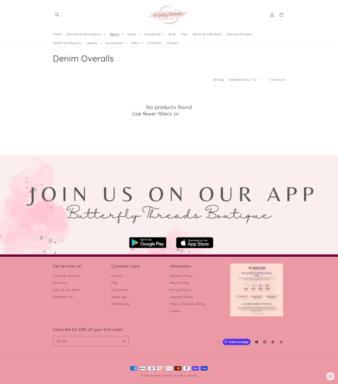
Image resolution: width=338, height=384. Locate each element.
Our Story (60, 283)
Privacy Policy (180, 290)
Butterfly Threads (161, 375)
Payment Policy (181, 297)
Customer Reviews (66, 275)
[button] (57, 15)
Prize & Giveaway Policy (188, 304)
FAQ (114, 283)
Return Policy (180, 283)
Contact (117, 275)
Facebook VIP (63, 297)
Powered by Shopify (185, 375)
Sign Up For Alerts (66, 290)
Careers (175, 311)
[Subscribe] (124, 341)
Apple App (118, 297)
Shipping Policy (181, 275)
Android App (120, 304)
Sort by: (218, 79)
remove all (193, 113)
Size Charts (119, 290)
